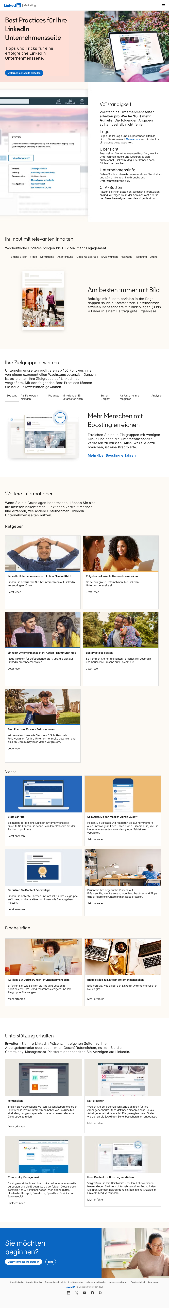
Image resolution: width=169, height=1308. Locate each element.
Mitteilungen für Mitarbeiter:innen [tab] (73, 397)
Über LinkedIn (16, 1282)
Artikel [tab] (154, 256)
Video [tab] (33, 256)
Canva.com (133, 139)
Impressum (153, 1282)
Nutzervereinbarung (118, 1282)
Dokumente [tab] (47, 256)
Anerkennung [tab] (65, 256)
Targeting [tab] (141, 256)
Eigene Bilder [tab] (19, 256)
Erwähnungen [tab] (109, 256)
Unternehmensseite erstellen (25, 72)
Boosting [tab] (12, 395)
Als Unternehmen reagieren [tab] (130, 397)
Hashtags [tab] (126, 256)
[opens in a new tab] (69, 1293)
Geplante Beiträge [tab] (87, 256)
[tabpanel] (84, 300)
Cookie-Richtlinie (34, 1282)
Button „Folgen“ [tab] (105, 397)
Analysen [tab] (157, 395)
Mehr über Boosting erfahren (112, 455)
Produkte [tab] (53, 395)
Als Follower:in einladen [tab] (29, 397)
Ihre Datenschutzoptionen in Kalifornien (87, 1282)
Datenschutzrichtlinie (55, 1282)
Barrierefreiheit (138, 1282)
